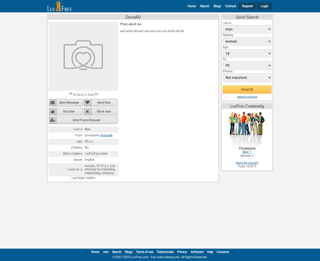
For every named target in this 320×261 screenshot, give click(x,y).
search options (247, 97)
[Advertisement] (160, 216)
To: (225, 59)
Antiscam (197, 252)
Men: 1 (247, 152)
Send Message (69, 102)
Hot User (69, 111)
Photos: (228, 71)
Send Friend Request (86, 120)
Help (210, 252)
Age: (226, 47)
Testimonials (165, 252)
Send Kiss (103, 102)
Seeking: (228, 35)
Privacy (182, 252)
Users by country (247, 163)
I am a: (227, 23)
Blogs (217, 6)
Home (192, 6)
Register (247, 6)
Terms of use (144, 252)
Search (204, 6)
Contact (230, 6)
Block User (104, 111)
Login (264, 6)
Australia (106, 135)
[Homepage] (60, 6)
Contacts (223, 252)
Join (106, 252)
